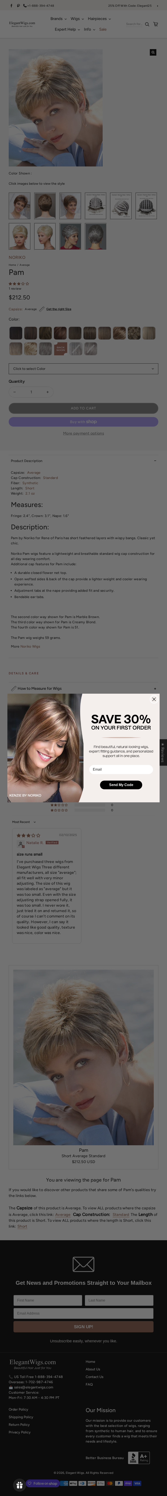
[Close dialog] (154, 699)
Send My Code (121, 785)
